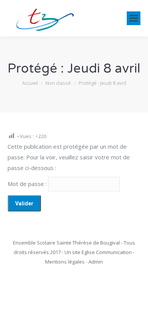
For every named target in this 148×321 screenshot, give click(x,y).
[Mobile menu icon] (133, 18)
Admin (95, 261)
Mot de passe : (28, 184)
